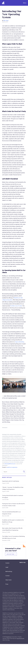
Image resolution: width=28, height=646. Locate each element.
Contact (7, 575)
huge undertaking (19, 341)
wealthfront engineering (12, 467)
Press (6, 584)
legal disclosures (20, 638)
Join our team (10, 554)
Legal (6, 567)
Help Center (8, 580)
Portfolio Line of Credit (16, 306)
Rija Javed (6, 20)
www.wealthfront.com (9, 463)
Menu (24, 3)
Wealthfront (8, 636)
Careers (7, 563)
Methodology (8, 571)
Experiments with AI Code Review (10, 481)
